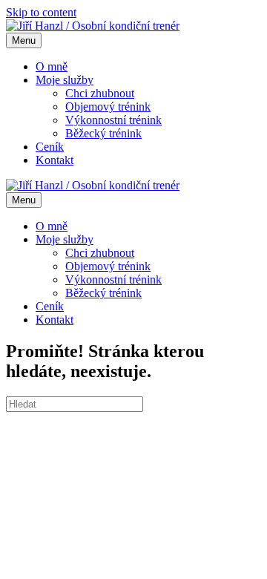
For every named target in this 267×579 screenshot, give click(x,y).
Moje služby (64, 79)
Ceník (50, 146)
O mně (51, 66)
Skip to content (41, 12)
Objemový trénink (108, 106)
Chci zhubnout (99, 93)
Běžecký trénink (103, 133)
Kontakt (54, 160)
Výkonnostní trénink (113, 120)
